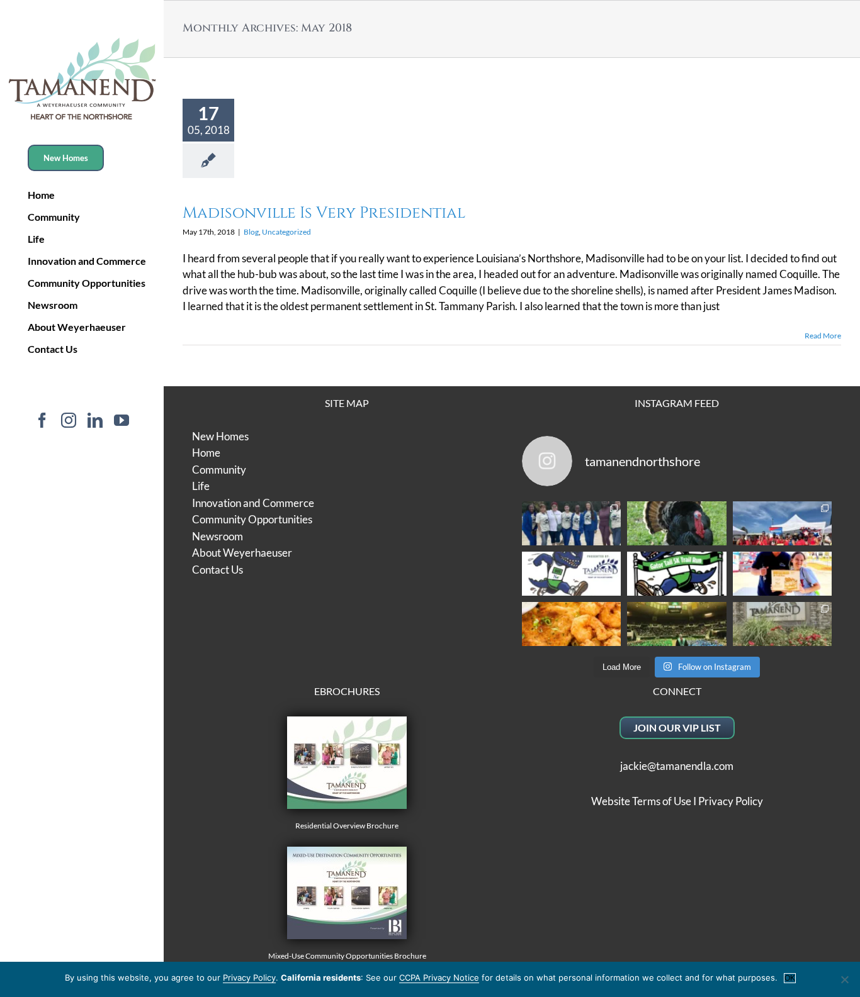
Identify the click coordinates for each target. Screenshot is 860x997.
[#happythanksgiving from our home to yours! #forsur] (676, 523)
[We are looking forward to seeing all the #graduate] (676, 624)
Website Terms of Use (641, 801)
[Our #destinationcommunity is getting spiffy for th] (782, 624)
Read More (823, 335)
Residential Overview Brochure (347, 825)
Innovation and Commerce (253, 503)
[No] (844, 979)
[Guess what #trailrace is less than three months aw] (782, 574)
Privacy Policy (730, 801)
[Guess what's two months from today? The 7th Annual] (676, 574)
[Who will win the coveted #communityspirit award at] (782, 523)
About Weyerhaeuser (242, 552)
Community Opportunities (252, 519)
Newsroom (217, 536)
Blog (251, 232)
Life (201, 486)
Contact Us (217, 569)
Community (219, 469)
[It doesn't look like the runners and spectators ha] (571, 523)
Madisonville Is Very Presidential (324, 213)
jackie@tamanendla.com (676, 765)
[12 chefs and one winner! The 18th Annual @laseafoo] (571, 624)
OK (789, 978)
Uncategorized (286, 232)
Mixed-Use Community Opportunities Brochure (347, 956)
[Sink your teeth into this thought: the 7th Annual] (571, 574)
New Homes (220, 436)
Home (206, 452)
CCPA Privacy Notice (439, 977)
